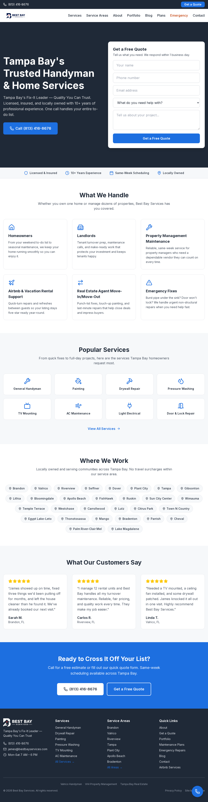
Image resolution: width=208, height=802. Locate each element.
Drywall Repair (65, 733)
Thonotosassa (75, 518)
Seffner (94, 488)
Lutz (121, 508)
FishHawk (106, 498)
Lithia (17, 498)
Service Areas (97, 15)
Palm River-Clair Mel (87, 529)
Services (74, 15)
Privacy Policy (173, 790)
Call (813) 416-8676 (33, 128)
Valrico (43, 488)
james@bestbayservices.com (27, 749)
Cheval (179, 518)
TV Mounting (64, 750)
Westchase (66, 508)
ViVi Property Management (101, 784)
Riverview (68, 488)
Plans (161, 15)
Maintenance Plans (171, 744)
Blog (148, 15)
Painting (60, 739)
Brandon (19, 488)
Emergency (179, 15)
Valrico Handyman (71, 784)
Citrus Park (145, 508)
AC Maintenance (66, 756)
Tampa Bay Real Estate (134, 784)
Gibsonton (191, 488)
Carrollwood (96, 508)
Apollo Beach (76, 498)
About (117, 15)
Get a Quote (193, 4)
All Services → (65, 761)
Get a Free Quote (156, 138)
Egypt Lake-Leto (40, 518)
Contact (199, 15)
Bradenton (129, 518)
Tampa (166, 488)
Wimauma (192, 498)
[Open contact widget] (197, 791)
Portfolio (133, 15)
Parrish (156, 518)
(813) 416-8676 (83, 689)
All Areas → (114, 767)
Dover (117, 488)
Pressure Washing (67, 744)
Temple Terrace (34, 508)
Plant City (141, 488)
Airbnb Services (170, 767)
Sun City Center (161, 498)
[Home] (15, 15)
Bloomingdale (44, 498)
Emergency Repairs (172, 750)
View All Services (101, 429)
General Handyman (68, 727)
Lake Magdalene (127, 529)
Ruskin (131, 498)
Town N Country (178, 508)
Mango (104, 518)
